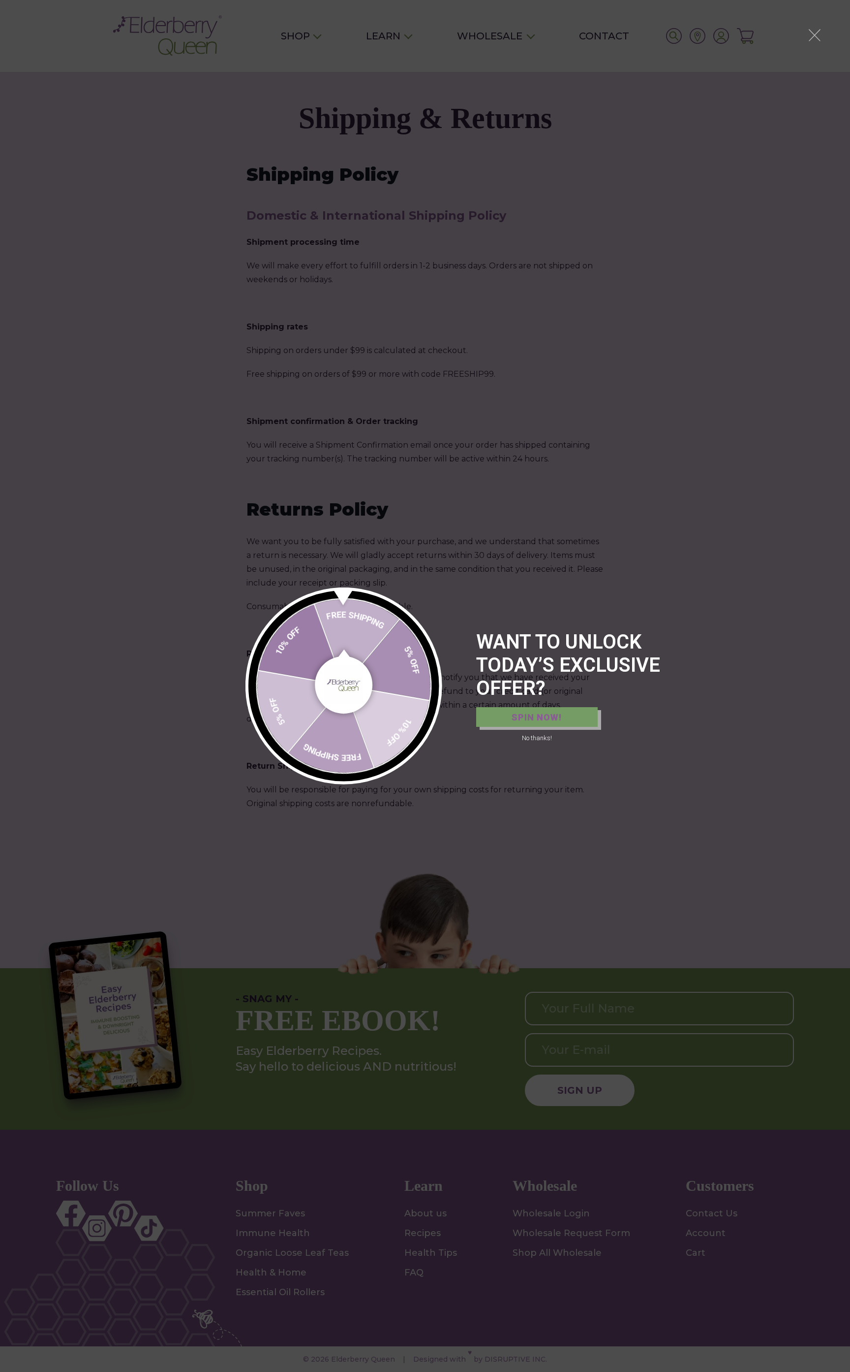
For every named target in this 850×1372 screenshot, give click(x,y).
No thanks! (537, 738)
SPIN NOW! (537, 717)
